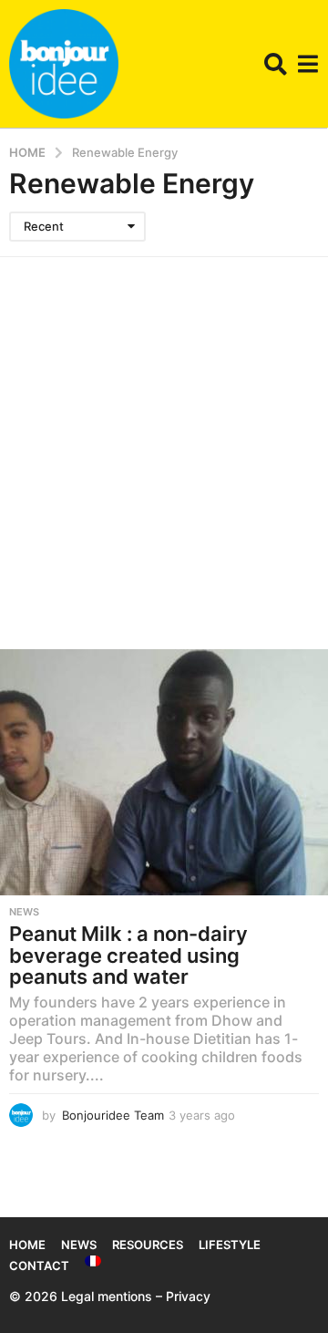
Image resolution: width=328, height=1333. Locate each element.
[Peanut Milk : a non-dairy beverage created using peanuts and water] (164, 772)
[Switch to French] (93, 1261)
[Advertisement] (164, 430)
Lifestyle (230, 1244)
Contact (39, 1265)
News (24, 911)
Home (27, 1244)
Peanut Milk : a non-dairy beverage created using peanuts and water (128, 955)
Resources (147, 1244)
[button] (275, 64)
